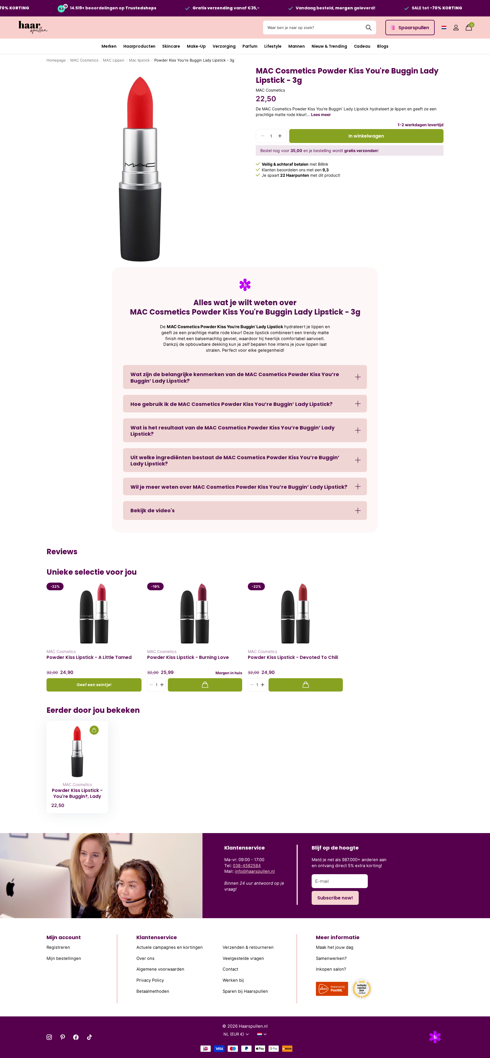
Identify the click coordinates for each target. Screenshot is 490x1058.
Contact (230, 969)
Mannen (296, 46)
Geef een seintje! (94, 685)
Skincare (171, 46)
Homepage (56, 60)
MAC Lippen (113, 60)
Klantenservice (156, 937)
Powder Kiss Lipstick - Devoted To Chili (293, 657)
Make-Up (196, 46)
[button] (280, 136)
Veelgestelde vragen (243, 958)
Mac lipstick (139, 60)
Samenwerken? (331, 958)
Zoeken (368, 27)
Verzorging (224, 46)
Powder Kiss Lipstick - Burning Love (188, 657)
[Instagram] (49, 1037)
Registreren (58, 947)
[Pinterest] (62, 1037)
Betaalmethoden (152, 991)
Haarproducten (139, 46)
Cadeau (362, 46)
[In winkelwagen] (205, 685)
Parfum (249, 46)
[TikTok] (89, 1037)
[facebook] (76, 1037)
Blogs (382, 46)
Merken (109, 46)
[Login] (456, 27)
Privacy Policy (150, 980)
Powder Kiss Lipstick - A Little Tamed (89, 657)
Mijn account (64, 937)
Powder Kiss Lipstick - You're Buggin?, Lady (77, 793)
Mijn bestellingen (64, 958)
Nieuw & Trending (329, 46)
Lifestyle (273, 46)
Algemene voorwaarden (160, 969)
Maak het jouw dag (334, 947)
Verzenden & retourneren (248, 947)
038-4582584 (247, 865)
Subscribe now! (335, 898)
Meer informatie (338, 937)
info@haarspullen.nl (255, 871)
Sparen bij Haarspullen (245, 991)
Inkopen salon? (331, 969)
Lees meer (321, 114)
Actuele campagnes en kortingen (169, 947)
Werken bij (233, 980)
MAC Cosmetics (84, 60)
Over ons (145, 958)
